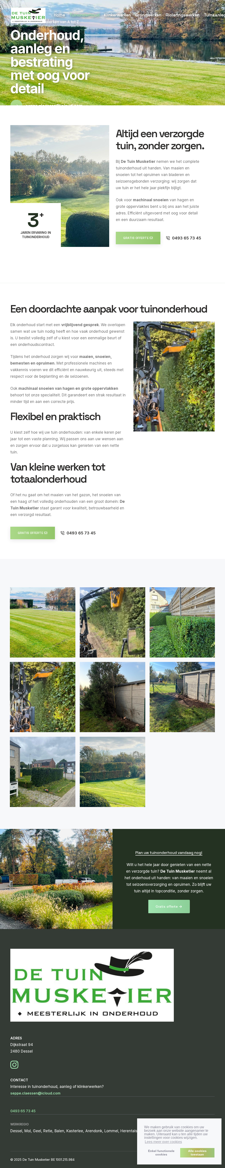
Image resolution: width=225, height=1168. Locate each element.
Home (59, 15)
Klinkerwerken (117, 15)
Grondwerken (148, 15)
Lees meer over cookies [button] (163, 1142)
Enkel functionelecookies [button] (161, 1152)
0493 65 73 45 (186, 238)
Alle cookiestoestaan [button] (197, 1152)
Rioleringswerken (183, 15)
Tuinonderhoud (84, 15)
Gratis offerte (136, 238)
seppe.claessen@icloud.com (35, 1093)
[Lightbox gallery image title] (42, 622)
